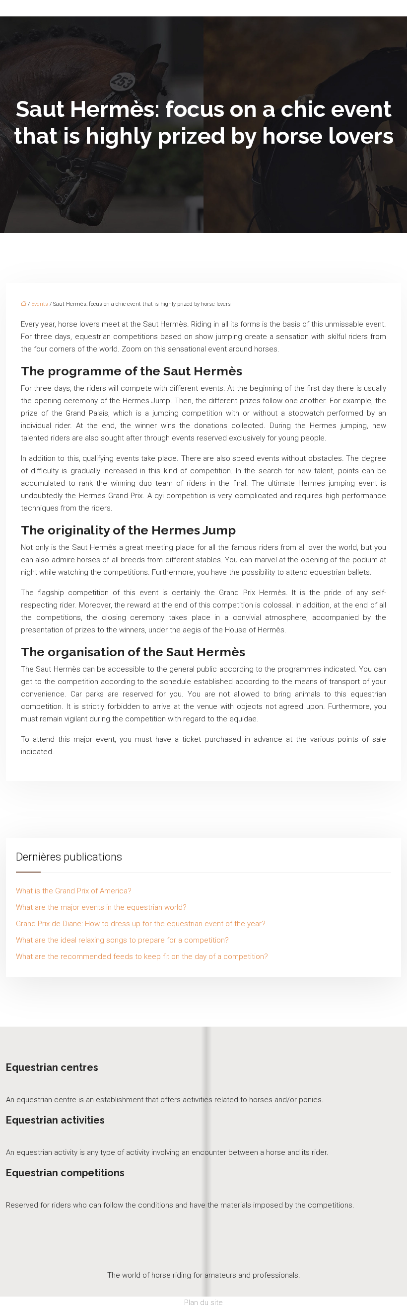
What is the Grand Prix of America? (74, 890)
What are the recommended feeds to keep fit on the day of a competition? (142, 956)
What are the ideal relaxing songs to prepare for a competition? (122, 940)
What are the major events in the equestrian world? (101, 907)
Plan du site (203, 1302)
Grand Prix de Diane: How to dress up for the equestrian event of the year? (141, 923)
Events (39, 304)
